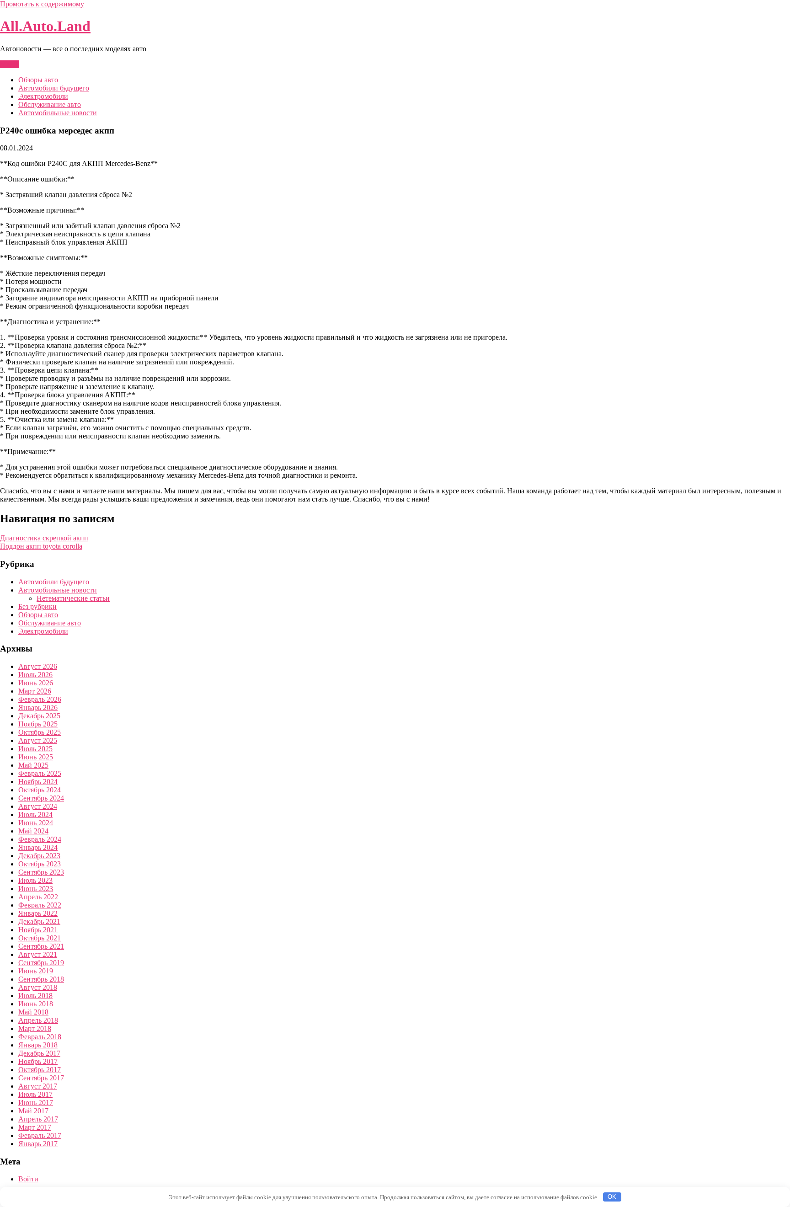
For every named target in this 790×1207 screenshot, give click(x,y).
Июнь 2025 (35, 757)
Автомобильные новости (57, 113)
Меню (9, 64)
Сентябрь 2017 (41, 1078)
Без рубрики (37, 606)
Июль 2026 (35, 674)
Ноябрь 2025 (38, 724)
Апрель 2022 (38, 897)
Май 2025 (33, 765)
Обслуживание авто (49, 104)
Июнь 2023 (35, 888)
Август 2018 (37, 987)
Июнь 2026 (35, 683)
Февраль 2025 (39, 773)
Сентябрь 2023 (41, 872)
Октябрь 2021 (39, 938)
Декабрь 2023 (39, 856)
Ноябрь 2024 (38, 781)
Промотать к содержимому (42, 4)
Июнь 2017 (35, 1102)
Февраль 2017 (39, 1135)
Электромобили (43, 96)
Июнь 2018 (35, 1004)
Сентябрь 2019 (41, 963)
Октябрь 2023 (39, 864)
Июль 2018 (35, 995)
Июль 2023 (35, 880)
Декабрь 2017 (39, 1053)
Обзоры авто (38, 80)
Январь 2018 (38, 1045)
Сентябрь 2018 (41, 979)
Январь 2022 (38, 913)
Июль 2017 (35, 1094)
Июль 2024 (35, 814)
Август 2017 (37, 1086)
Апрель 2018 (38, 1020)
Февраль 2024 (39, 839)
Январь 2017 (38, 1144)
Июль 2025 (35, 749)
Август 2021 (37, 954)
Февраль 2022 (39, 905)
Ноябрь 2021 (38, 930)
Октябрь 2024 (39, 790)
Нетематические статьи (73, 598)
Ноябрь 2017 (38, 1061)
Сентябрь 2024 (41, 798)
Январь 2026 (38, 707)
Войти (28, 1179)
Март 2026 (34, 691)
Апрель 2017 (38, 1119)
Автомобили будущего (53, 88)
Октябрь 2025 (39, 732)
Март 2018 (34, 1028)
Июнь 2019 (35, 971)
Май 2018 (33, 1012)
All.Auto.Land (45, 26)
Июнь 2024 (35, 823)
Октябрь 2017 (39, 1069)
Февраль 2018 (39, 1037)
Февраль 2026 (39, 699)
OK (612, 1196)
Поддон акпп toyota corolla (41, 546)
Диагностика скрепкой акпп (44, 538)
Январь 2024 (38, 847)
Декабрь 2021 (39, 921)
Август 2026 (37, 666)
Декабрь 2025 (39, 716)
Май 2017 (33, 1111)
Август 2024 (37, 806)
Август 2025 (37, 740)
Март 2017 (34, 1127)
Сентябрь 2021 (41, 946)
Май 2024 (33, 831)
